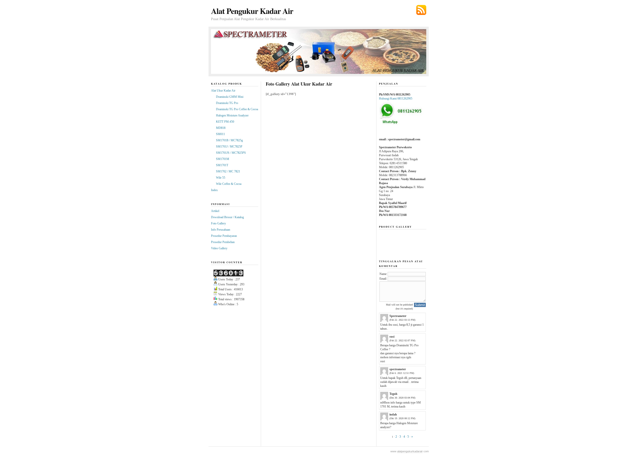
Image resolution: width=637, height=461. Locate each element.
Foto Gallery (218, 223)
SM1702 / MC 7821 (228, 171)
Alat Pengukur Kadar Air (252, 11)
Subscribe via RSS (421, 10)
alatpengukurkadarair (410, 451)
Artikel (215, 211)
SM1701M (222, 159)
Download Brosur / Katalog (227, 217)
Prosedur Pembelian (223, 242)
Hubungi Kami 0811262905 (395, 98)
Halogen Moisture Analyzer (232, 115)
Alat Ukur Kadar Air (223, 90)
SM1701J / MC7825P (229, 146)
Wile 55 (220, 177)
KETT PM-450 (225, 121)
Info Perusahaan (220, 229)
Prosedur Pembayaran (224, 236)
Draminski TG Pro (227, 103)
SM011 (220, 134)
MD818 (220, 128)
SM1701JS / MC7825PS (231, 152)
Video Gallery (219, 248)
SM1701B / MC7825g (229, 140)
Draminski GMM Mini (229, 97)
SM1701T (222, 165)
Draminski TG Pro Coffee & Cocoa (237, 109)
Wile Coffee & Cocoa (228, 184)
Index (214, 190)
